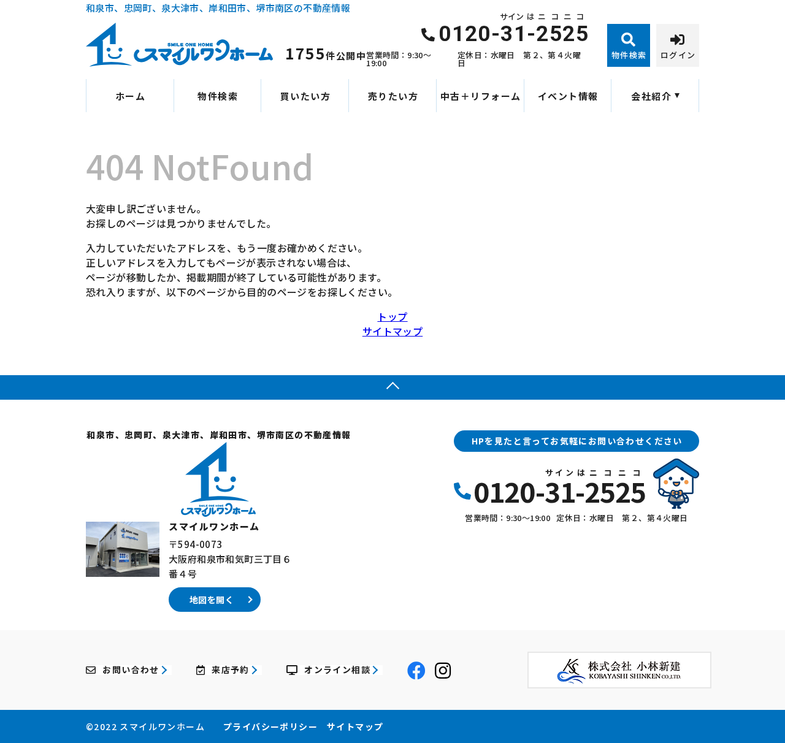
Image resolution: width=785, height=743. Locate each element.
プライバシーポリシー (270, 726)
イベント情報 (568, 96)
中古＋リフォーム (480, 96)
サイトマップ (392, 331)
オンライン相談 (337, 670)
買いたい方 (305, 96)
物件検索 (217, 96)
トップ (392, 316)
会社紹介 (651, 96)
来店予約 (231, 670)
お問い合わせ (130, 670)
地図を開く (212, 599)
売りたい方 (393, 96)
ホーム (130, 96)
